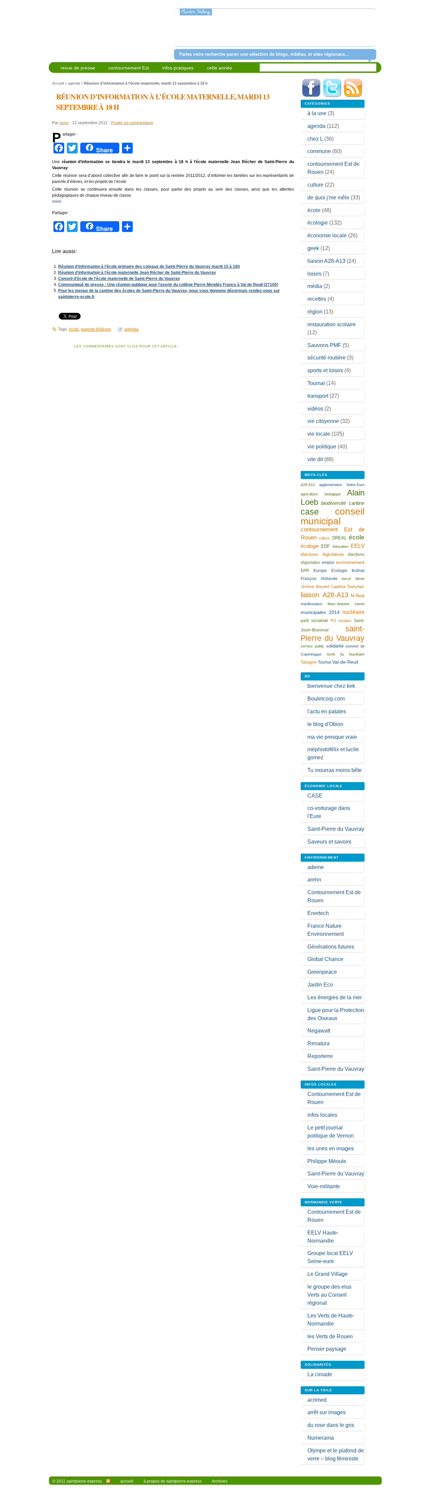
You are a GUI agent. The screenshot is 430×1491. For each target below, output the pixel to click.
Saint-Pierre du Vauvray (335, 829)
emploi (328, 562)
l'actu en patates (326, 711)
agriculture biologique (321, 494)
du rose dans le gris (330, 1425)
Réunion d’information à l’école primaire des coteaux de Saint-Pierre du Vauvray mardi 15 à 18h (149, 266)
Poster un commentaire (132, 123)
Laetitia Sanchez (347, 586)
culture (315, 185)
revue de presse (77, 67)
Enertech (318, 913)
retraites (344, 621)
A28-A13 (308, 485)
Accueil (58, 83)
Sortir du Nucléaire (345, 654)
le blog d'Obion (325, 724)
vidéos (315, 409)
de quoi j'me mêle (328, 197)
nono (64, 123)
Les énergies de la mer (334, 997)
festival (358, 570)
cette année (219, 67)
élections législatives (322, 554)
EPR (305, 570)
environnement (350, 562)
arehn (314, 879)
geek (313, 248)
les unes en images (330, 1148)
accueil (126, 1481)
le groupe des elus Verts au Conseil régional (329, 1295)
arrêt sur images (326, 1412)
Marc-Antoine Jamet (346, 604)
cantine (356, 503)
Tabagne (309, 662)
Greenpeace (322, 972)
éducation (340, 546)
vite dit (315, 459)
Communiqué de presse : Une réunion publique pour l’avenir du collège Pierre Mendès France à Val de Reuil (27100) (168, 284)
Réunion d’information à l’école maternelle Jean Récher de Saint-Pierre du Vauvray (137, 272)
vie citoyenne (323, 421)
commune (319, 151)
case (310, 511)
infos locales (322, 1115)
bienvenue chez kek (331, 686)
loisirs (314, 274)
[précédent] (181, 32)
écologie (317, 223)
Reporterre (320, 1056)
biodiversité (333, 503)
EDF (325, 546)
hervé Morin (353, 579)
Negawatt (318, 1030)
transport (317, 396)
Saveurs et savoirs (329, 842)
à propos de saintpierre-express (172, 1481)
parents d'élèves (96, 329)
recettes (316, 299)
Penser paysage (326, 1349)
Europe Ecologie (330, 570)
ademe (315, 867)
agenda (74, 83)
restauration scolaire (331, 324)
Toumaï (316, 383)
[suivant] (370, 32)
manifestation (311, 604)
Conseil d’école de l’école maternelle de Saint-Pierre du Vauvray (119, 278)
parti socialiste (314, 620)
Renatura (318, 1043)
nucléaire (353, 612)
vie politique (321, 446)
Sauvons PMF (324, 345)
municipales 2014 (320, 612)
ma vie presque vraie (332, 737)
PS (333, 620)
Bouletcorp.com (326, 699)
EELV (357, 546)
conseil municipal (332, 516)
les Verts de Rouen (330, 1336)
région (314, 312)
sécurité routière (326, 357)
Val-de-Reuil (345, 662)
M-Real (357, 595)
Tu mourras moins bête (334, 770)
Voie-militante (323, 1186)
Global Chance (325, 959)
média (314, 286)
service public (312, 646)
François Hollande (319, 578)
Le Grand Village (327, 1274)
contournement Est (129, 67)
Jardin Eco (320, 985)
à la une (317, 113)
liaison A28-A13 (326, 261)
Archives (219, 1481)
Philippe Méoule (326, 1161)
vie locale (318, 434)
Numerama (320, 1438)
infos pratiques (178, 67)
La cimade (319, 1374)
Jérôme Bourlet (315, 586)
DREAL (339, 537)
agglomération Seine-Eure (341, 485)
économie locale (327, 235)
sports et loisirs (325, 370)
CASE (314, 796)
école (74, 329)
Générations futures (330, 947)
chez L (315, 139)
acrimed (317, 1400)
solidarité (335, 645)
